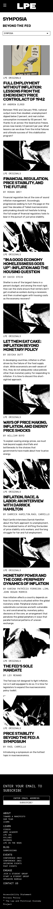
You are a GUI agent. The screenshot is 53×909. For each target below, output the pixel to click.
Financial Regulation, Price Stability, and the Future (25, 182)
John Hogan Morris (15, 592)
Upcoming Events (12, 863)
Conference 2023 (12, 858)
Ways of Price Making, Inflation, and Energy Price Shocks (25, 426)
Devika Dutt (15, 354)
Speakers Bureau (12, 879)
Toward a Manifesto (14, 816)
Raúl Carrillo (40, 514)
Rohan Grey (14, 192)
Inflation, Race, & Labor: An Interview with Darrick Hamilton (23, 503)
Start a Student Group (16, 876)
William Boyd (15, 435)
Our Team (8, 819)
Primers (7, 840)
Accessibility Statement (17, 894)
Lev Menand (14, 675)
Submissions (10, 850)
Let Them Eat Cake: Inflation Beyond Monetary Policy (22, 345)
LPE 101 (7, 835)
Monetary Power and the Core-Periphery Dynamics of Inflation (26, 579)
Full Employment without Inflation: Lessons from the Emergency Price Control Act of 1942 (24, 91)
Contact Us (10, 883)
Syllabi (7, 837)
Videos (7, 829)
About (7, 813)
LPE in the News (12, 843)
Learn (6, 822)
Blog (6, 847)
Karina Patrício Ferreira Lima (28, 588)
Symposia (8, 33)
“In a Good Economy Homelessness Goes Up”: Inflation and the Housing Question (25, 265)
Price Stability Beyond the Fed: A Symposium (21, 737)
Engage (7, 870)
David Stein (15, 277)
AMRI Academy (10, 832)
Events (7, 854)
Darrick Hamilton (18, 514)
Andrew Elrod (15, 104)
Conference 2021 (12, 860)
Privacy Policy (11, 897)
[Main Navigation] (5, 5)
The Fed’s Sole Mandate (18, 668)
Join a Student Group (15, 873)
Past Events (10, 866)
